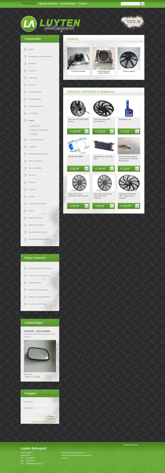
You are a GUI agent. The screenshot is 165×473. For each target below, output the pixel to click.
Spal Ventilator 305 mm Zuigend (102, 120)
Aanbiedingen (33, 322)
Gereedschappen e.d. (36, 106)
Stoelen (31, 211)
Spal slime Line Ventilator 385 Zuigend (78, 195)
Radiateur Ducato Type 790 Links (40, 268)
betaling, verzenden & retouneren (73, 453)
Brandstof (31, 64)
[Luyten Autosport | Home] (50, 32)
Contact (64, 458)
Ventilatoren (34, 134)
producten (132, 22)
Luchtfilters (32, 147)
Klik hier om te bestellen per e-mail (44, 422)
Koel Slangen (33, 113)
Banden (31, 49)
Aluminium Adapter (35, 283)
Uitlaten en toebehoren (36, 225)
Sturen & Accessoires (35, 218)
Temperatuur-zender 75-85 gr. (38, 276)
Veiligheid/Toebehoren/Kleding (39, 239)
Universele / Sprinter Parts (37, 232)
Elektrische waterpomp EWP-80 (39, 297)
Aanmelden (52, 419)
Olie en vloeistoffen (35, 168)
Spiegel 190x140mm (37, 331)
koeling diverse (35, 126)
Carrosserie (32, 71)
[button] (87, 131)
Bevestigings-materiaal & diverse (39, 56)
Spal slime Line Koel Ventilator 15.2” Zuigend (103, 196)
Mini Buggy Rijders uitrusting (38, 154)
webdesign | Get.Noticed (130, 444)
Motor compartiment (35, 161)
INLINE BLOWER (75, 156)
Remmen (31, 197)
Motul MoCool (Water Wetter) (38, 290)
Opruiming (32, 182)
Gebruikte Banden (34, 99)
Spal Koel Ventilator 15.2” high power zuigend (127, 196)
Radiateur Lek (125, 119)
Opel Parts (32, 175)
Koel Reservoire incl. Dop (37, 304)
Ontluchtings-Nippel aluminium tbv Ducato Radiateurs (128, 158)
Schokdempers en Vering (37, 204)
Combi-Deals (33, 78)
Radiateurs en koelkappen (39, 130)
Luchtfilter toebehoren (36, 140)
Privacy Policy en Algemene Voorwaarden (76, 455)
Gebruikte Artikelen (35, 92)
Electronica (32, 85)
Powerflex (31, 189)
